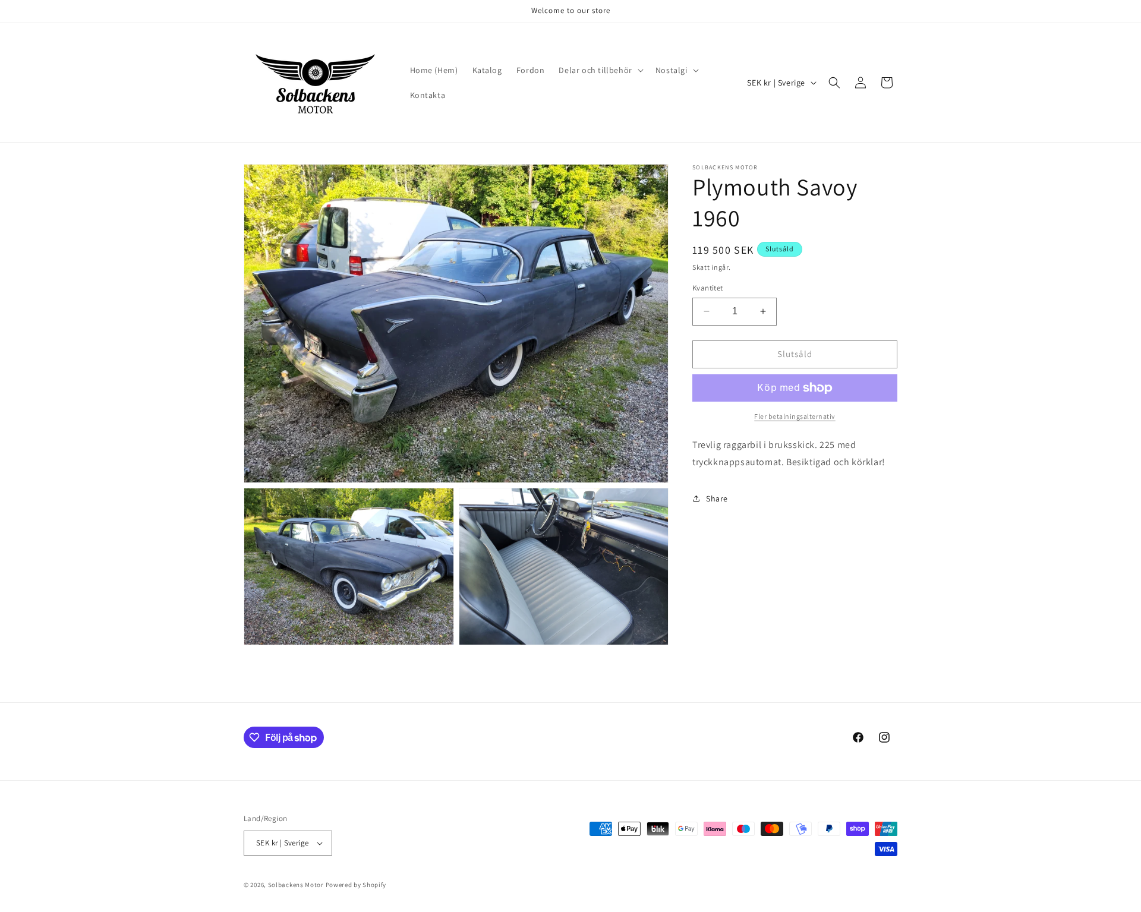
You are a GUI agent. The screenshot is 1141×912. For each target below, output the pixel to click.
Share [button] (717, 498)
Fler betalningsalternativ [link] (795, 416)
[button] (599, 70)
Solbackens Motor (296, 885)
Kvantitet (707, 288)
